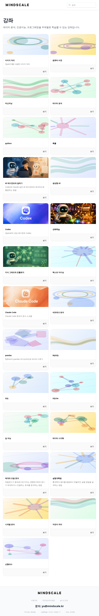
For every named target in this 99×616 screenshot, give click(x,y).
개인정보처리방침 (48, 600)
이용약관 (34, 600)
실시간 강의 (64, 600)
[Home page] (17, 5)
